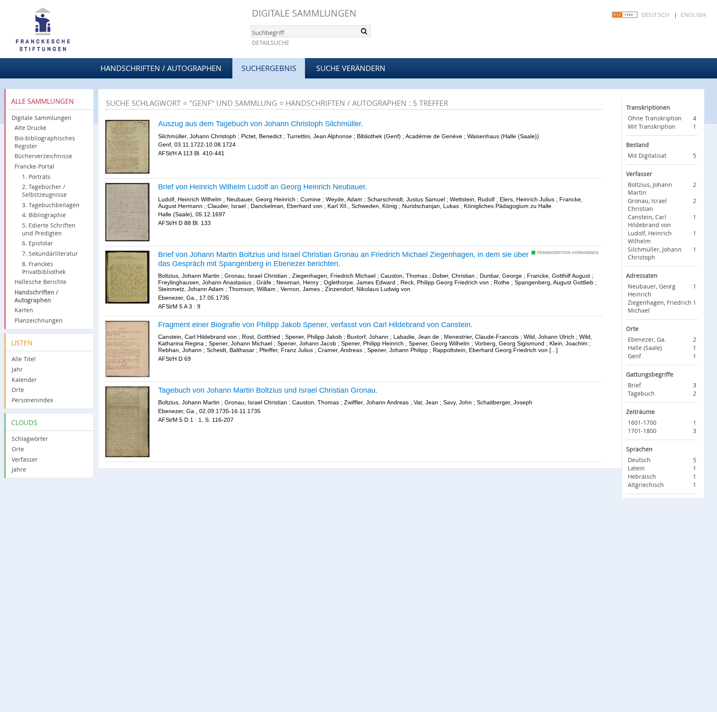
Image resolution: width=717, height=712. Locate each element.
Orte (18, 390)
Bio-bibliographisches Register (45, 142)
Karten (24, 310)
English (693, 15)
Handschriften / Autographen (161, 68)
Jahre (19, 469)
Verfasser (25, 459)
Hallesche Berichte (40, 282)
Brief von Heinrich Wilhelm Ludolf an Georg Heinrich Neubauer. (262, 187)
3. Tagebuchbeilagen (51, 205)
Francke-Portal (34, 166)
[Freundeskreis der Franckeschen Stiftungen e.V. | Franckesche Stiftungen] (66, 30)
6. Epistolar (37, 243)
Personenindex (32, 400)
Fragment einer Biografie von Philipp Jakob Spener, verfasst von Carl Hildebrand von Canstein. (315, 325)
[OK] (364, 31)
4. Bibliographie (44, 215)
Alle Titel (24, 359)
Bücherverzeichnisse (43, 156)
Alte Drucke (30, 128)
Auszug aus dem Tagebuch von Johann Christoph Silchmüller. (260, 124)
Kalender (24, 380)
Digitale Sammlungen (304, 13)
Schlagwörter (30, 439)
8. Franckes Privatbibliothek (44, 268)
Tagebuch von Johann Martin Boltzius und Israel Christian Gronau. (268, 390)
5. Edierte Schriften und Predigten (49, 229)
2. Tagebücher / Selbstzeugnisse (44, 190)
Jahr (17, 369)
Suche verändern (350, 68)
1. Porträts (36, 177)
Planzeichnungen (39, 320)
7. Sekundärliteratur (50, 253)
